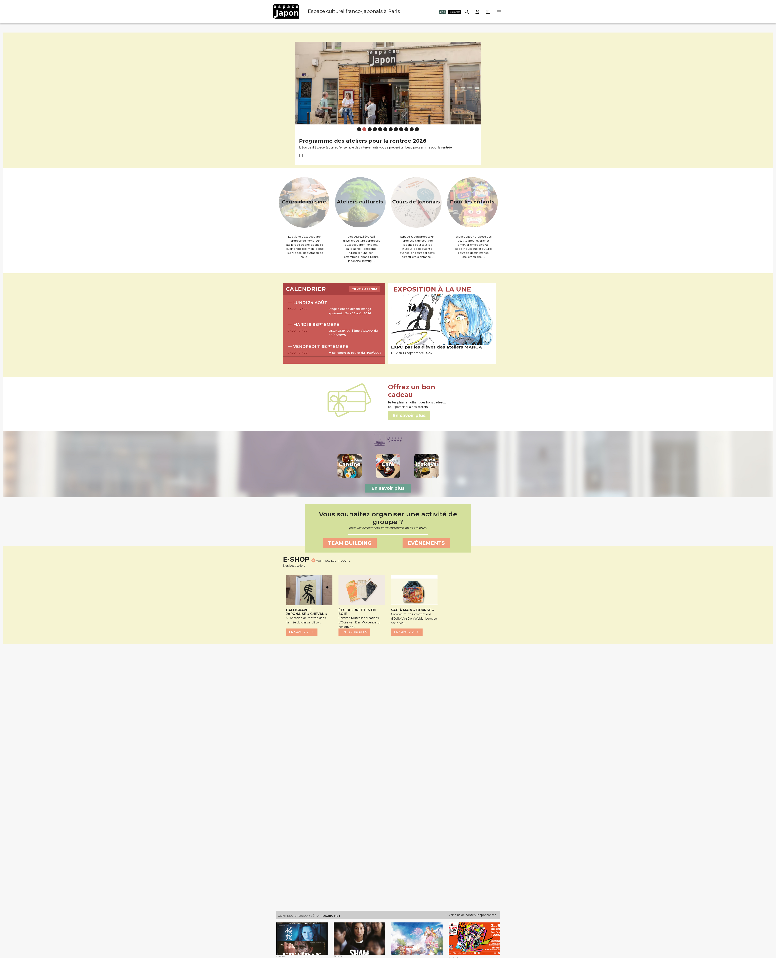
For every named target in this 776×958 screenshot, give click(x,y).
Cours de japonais (416, 202)
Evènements (426, 543)
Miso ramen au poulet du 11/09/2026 (355, 353)
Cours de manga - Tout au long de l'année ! (359, 141)
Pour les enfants (472, 202)
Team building (350, 543)
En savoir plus (388, 488)
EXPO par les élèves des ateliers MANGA (436, 347)
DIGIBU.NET (332, 916)
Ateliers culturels (360, 202)
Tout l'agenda (364, 289)
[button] (299, 100)
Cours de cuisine (304, 202)
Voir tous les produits (332, 560)
